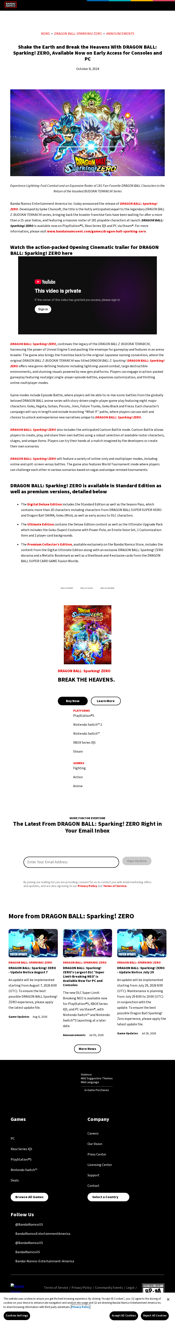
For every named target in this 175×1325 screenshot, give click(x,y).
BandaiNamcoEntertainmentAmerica (42, 1233)
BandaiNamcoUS (27, 1252)
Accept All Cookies (124, 1316)
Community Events (109, 1287)
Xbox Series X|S (21, 1149)
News (45, 33)
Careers (93, 1133)
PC (13, 1138)
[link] (33, 974)
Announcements (120, 33)
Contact (93, 1185)
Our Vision (95, 1144)
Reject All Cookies (154, 1316)
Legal (130, 1287)
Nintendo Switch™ (24, 1170)
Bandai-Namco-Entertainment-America (44, 1261)
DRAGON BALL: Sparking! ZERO (78, 33)
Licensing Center (100, 1164)
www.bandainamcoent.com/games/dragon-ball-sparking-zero (96, 231)
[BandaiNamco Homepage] (20, 1291)
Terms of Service (115, 886)
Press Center (97, 1154)
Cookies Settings (17, 1316)
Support (93, 1175)
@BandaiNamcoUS (29, 1224)
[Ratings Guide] (70, 1082)
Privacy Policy (87, 886)
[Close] (168, 1299)
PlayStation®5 (21, 1159)
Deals (15, 1180)
